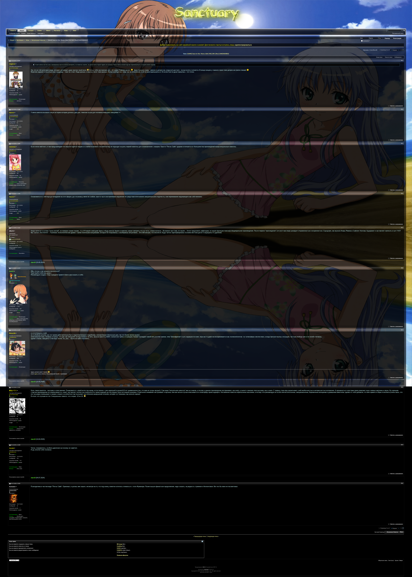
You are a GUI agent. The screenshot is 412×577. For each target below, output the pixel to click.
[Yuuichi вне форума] (19, 294)
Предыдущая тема (200, 536)
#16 (402, 268)
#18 (402, 387)
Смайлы (119, 546)
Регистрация (397, 38)
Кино (74, 30)
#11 (402, 60)
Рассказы (57, 30)
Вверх (401, 532)
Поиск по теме (388, 57)
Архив (396, 560)
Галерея (30, 30)
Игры (66, 30)
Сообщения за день (14, 33)
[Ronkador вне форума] (13, 498)
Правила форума (122, 555)
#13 (402, 143)
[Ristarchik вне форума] (17, 348)
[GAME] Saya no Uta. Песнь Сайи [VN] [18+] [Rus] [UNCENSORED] (208, 54)
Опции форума (31, 33)
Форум (22, 30)
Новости (13, 30)
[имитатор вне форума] (15, 162)
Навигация (40, 33)
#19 (402, 444)
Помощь (387, 38)
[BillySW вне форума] (14, 239)
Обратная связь (382, 560)
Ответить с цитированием (396, 106)
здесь (36, 374)
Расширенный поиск (397, 33)
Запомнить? (366, 41)
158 (18, 129)
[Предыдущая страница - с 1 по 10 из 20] (398, 50)
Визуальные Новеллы (38, 40)
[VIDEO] (119, 550)
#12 (402, 109)
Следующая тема (212, 536)
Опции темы (379, 57)
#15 (402, 227)
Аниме (39, 30)
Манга (48, 30)
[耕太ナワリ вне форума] (17, 406)
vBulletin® (206, 569)
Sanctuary (391, 560)
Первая (395, 50)
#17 (402, 330)
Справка (23, 33)
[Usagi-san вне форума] (16, 80)
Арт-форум (20, 40)
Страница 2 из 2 (385, 50)
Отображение (398, 57)
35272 (18, 312)
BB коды (119, 544)
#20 (402, 483)
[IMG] (119, 548)
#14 (402, 193)
